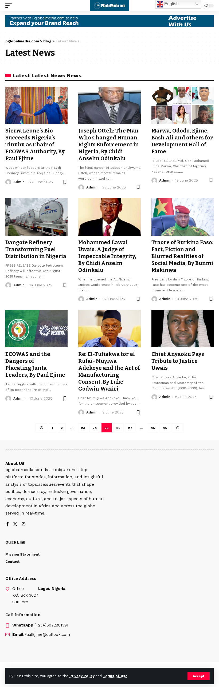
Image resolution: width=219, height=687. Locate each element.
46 (165, 428)
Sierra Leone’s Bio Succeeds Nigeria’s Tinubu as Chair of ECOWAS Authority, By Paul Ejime (35, 144)
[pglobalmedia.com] (109, 5)
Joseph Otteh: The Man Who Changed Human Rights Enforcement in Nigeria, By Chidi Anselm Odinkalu (108, 144)
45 (153, 428)
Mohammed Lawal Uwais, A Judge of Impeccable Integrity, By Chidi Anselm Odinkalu (107, 256)
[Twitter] (15, 524)
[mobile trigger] (9, 5)
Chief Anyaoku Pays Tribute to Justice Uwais (177, 361)
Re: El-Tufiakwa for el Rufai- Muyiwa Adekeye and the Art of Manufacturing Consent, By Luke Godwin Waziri (109, 371)
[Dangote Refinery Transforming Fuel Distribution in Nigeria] (36, 217)
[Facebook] (7, 524)
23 (83, 428)
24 (94, 428)
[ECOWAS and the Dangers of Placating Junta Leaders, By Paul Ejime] (36, 328)
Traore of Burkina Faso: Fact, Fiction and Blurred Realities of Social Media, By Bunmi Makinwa (182, 256)
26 (118, 428)
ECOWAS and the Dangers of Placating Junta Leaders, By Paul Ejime (35, 364)
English (171, 4)
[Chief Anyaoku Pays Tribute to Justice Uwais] (182, 328)
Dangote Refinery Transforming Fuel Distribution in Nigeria (35, 249)
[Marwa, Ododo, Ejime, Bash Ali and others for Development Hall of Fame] (182, 105)
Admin (19, 182)
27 (130, 428)
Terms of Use (115, 676)
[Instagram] (23, 524)
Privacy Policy (82, 676)
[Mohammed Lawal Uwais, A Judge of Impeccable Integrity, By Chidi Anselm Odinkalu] (109, 217)
